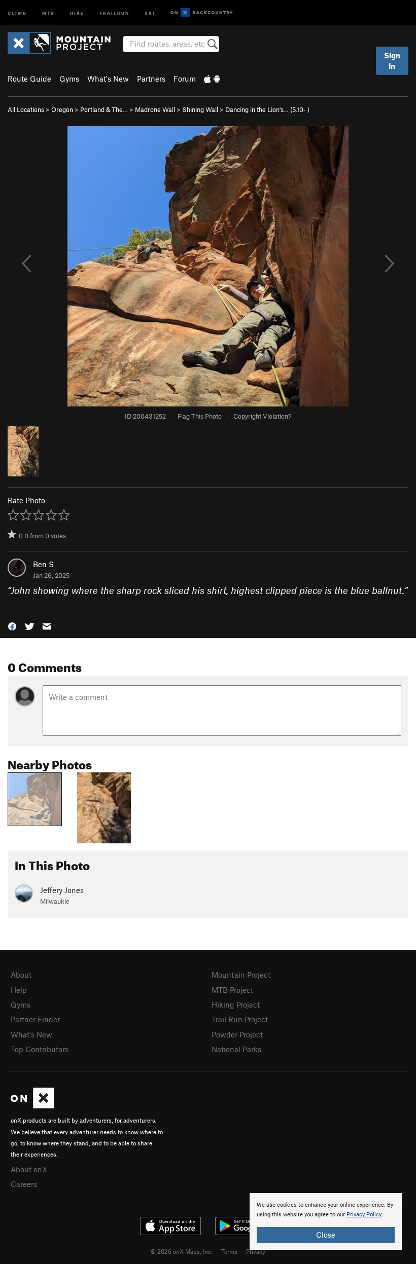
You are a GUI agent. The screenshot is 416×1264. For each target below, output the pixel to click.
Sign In (392, 60)
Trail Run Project (240, 1019)
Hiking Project (236, 1004)
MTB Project (232, 989)
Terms (229, 1251)
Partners (151, 78)
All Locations (26, 109)
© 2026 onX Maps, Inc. (182, 1251)
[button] (12, 625)
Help (19, 989)
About (21, 974)
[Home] (64, 43)
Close (325, 1234)
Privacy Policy (364, 1214)
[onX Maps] (32, 1105)
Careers (24, 1183)
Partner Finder (35, 1019)
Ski (150, 12)
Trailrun (114, 12)
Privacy (255, 1251)
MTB (48, 12)
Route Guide (29, 78)
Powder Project (237, 1034)
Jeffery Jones (62, 890)
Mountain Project (241, 974)
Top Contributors (39, 1049)
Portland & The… (104, 109)
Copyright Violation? (262, 416)
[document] (326, 1221)
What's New (108, 78)
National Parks (236, 1049)
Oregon (62, 109)
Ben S (43, 564)
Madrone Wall (155, 109)
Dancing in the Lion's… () (267, 109)
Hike (77, 12)
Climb (17, 12)
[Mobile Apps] (212, 78)
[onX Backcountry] (201, 13)
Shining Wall (200, 109)
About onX (29, 1169)
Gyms (69, 78)
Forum (185, 78)
